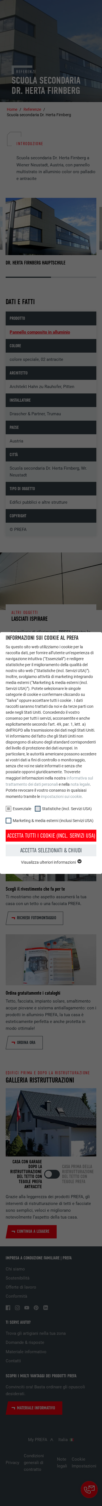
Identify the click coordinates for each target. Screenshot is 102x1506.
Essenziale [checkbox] (22, 808)
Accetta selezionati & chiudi (51, 850)
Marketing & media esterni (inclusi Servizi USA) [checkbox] (53, 820)
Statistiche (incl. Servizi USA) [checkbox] (67, 808)
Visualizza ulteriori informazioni (49, 862)
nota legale (80, 784)
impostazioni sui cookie (61, 796)
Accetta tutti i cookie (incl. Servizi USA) (51, 835)
